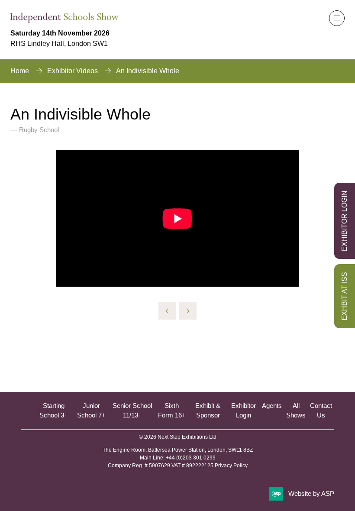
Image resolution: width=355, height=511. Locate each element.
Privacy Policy (231, 465)
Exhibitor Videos (72, 70)
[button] (337, 18)
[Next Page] (188, 311)
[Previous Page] (167, 311)
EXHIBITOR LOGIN (344, 221)
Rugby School (39, 129)
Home (19, 70)
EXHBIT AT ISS (344, 296)
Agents (272, 405)
